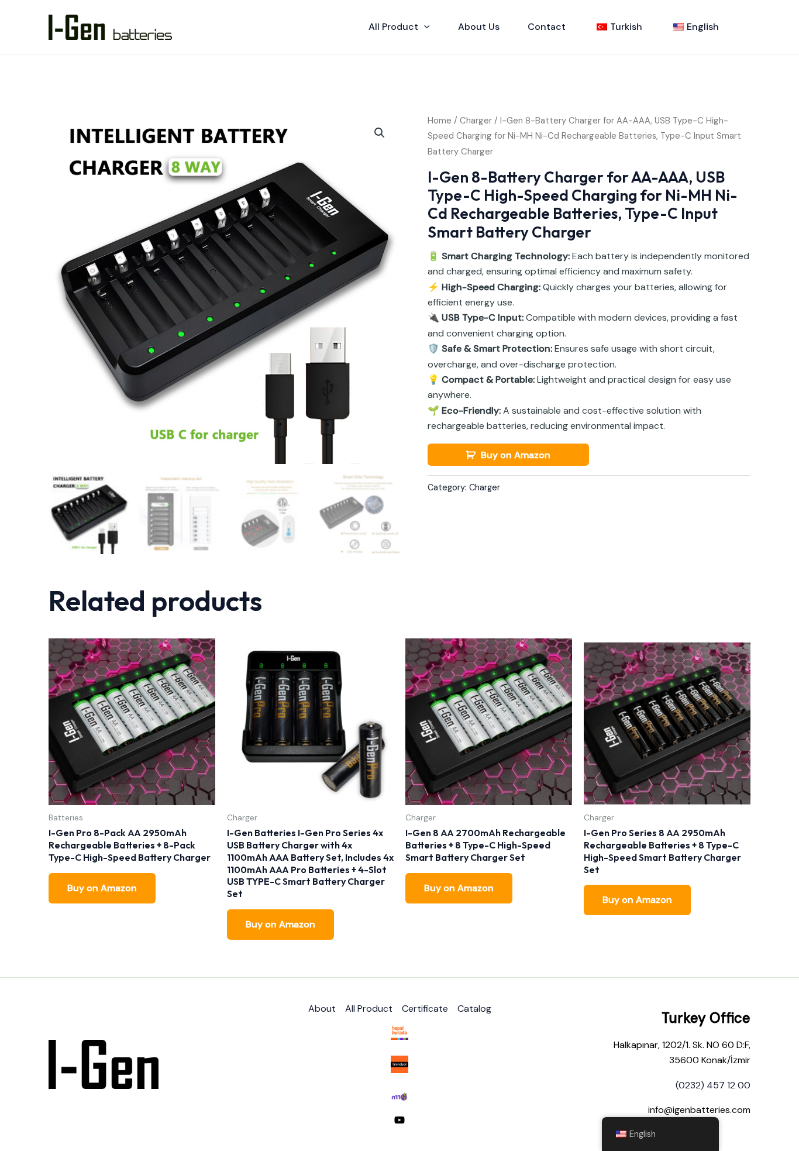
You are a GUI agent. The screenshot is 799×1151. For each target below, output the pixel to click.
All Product (393, 26)
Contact (547, 26)
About (322, 1008)
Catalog (474, 1008)
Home (440, 120)
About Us (479, 26)
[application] (424, 27)
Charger (476, 120)
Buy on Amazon (515, 455)
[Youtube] (399, 1120)
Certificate (425, 1008)
